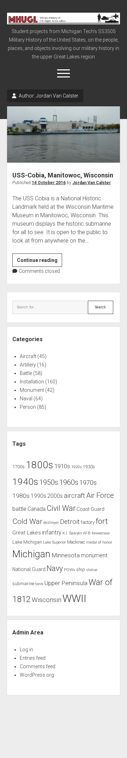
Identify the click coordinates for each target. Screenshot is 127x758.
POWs (69, 569)
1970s (88, 483)
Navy (55, 568)
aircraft (74, 496)
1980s (21, 495)
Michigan (31, 554)
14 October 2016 (49, 182)
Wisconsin (46, 600)
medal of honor (99, 542)
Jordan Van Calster (91, 182)
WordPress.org (37, 675)
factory (88, 522)
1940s (25, 481)
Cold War (27, 521)
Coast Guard (90, 509)
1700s (18, 466)
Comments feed (37, 666)
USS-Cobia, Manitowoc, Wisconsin (63, 134)
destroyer (51, 522)
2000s (55, 496)
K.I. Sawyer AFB (76, 533)
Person (28, 407)
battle (19, 509)
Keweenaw (101, 533)
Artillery (28, 365)
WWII (74, 598)
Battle (26, 373)
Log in (26, 649)
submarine (23, 583)
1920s (76, 467)
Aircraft (28, 356)
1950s (48, 482)
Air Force (100, 495)
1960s (68, 482)
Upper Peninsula (65, 583)
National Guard (29, 569)
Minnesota (66, 555)
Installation (32, 381)
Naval (26, 398)
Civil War (61, 508)
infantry (51, 532)
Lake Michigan (27, 542)
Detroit (70, 522)
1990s (38, 496)
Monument (32, 390)
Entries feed (33, 658)
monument (94, 555)
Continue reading (39, 262)
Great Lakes (26, 533)
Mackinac (76, 542)
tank (39, 583)
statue (91, 570)
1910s (62, 466)
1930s (89, 466)
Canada (37, 509)
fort (102, 521)
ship (80, 569)
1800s (39, 465)
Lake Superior (54, 542)
